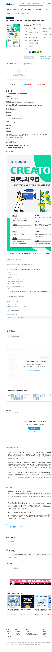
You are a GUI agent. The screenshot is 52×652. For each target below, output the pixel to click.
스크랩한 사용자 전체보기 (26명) (45, 58)
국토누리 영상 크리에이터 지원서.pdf (14, 336)
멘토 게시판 (41, 9)
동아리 (22, 13)
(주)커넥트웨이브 (37, 613)
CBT (25, 9)
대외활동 (8, 13)
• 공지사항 (7, 633)
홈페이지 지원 (28, 57)
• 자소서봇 (44, 636)
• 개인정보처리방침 (29, 633)
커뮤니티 (29, 9)
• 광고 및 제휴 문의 (18, 631)
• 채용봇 (44, 634)
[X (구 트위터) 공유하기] (33, 52)
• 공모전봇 (44, 633)
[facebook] (30, 52)
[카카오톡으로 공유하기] (41, 52)
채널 (47, 9)
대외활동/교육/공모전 (17, 9)
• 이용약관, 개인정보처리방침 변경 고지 (32, 634)
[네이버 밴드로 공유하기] (38, 52)
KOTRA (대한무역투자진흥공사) (12, 613)
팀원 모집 (27, 84)
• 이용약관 (27, 631)
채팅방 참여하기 (28, 63)
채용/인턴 (9, 9)
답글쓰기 (10, 557)
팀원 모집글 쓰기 (34, 428)
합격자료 (41, 84)
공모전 (17, 13)
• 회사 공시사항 (8, 636)
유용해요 (15, 557)
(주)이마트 (22, 613)
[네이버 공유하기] (35, 52)
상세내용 (13, 84)
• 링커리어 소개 (8, 631)
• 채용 (7, 634)
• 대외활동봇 (44, 631)
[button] (19, 25)
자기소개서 (35, 9)
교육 (13, 13)
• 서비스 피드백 (17, 634)
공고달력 (27, 13)
